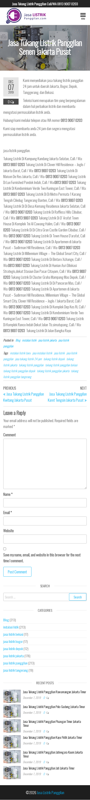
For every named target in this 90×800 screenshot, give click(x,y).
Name (8, 494)
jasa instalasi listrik (42, 353)
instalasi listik (29, 340)
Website (8, 530)
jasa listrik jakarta (47, 340)
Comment (9, 434)
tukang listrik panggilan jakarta (53, 371)
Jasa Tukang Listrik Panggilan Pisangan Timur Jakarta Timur (52, 723)
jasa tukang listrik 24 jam (28, 359)
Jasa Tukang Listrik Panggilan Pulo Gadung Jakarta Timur (54, 706)
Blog (18, 340)
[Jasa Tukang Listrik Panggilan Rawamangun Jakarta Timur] (12, 695)
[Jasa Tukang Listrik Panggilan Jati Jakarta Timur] (12, 771)
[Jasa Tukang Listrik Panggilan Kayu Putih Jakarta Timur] (12, 741)
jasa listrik (59, 353)
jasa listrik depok (13, 648)
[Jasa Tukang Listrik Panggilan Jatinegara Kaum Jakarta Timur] (12, 756)
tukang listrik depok (54, 359)
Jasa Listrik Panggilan (50, 792)
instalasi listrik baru (20, 353)
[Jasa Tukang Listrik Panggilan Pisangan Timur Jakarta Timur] (12, 725)
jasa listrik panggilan (15, 663)
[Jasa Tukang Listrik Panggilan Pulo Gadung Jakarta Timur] (12, 710)
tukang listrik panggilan (31, 365)
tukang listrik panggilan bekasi (61, 365)
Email (7, 512)
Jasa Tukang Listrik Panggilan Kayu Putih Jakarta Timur (52, 737)
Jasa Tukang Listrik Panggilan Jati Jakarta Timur (48, 768)
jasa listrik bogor (13, 641)
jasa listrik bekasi (13, 634)
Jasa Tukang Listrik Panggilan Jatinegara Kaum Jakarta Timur (53, 754)
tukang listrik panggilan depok (19, 371)
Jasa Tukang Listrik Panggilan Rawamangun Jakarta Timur (54, 691)
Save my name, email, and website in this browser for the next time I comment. (42, 557)
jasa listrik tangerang (15, 670)
